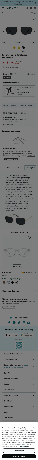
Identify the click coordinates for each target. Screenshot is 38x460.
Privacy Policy (24, 446)
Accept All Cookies (19, 456)
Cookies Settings (19, 450)
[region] (19, 441)
